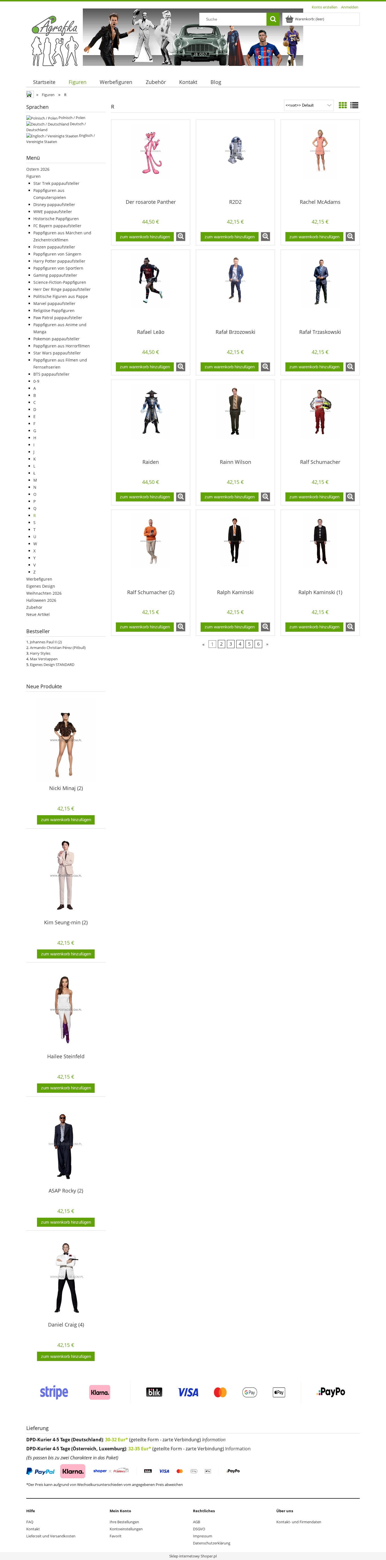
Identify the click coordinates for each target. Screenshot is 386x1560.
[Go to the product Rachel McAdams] (320, 159)
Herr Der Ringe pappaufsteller (62, 289)
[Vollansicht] (354, 105)
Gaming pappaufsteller (55, 275)
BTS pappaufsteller (51, 374)
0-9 (36, 381)
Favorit (116, 1536)
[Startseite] (54, 40)
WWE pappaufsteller (52, 211)
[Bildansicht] (343, 105)
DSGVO (199, 1528)
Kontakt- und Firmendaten (298, 1521)
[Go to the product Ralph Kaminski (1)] (320, 549)
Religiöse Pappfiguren (54, 310)
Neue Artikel (38, 614)
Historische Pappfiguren (56, 218)
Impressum (202, 1536)
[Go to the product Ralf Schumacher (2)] (150, 549)
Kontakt (33, 1528)
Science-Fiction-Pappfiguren (59, 282)
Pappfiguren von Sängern (57, 254)
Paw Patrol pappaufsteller (57, 317)
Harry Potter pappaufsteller (59, 261)
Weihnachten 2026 (44, 593)
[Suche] (272, 19)
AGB (196, 1521)
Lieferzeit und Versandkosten (50, 1536)
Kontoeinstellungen (126, 1528)
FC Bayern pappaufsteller (57, 225)
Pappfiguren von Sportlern (58, 268)
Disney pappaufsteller (54, 204)
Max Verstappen (44, 658)
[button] (180, 236)
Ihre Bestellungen (124, 1521)
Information (213, 1439)
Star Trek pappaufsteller (56, 183)
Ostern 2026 (37, 169)
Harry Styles (40, 653)
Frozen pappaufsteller (54, 247)
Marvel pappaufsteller (54, 303)
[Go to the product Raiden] (150, 419)
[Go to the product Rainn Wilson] (235, 419)
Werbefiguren (39, 579)
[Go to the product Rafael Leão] (150, 289)
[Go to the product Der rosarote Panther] (150, 159)
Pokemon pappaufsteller (56, 338)
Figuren (33, 176)
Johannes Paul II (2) (46, 641)
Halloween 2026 (41, 600)
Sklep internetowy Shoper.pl (193, 1556)
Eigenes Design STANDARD (52, 664)
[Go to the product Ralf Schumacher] (320, 419)
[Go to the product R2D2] (235, 159)
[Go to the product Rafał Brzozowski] (235, 289)
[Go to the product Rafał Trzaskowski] (320, 289)
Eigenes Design (40, 586)
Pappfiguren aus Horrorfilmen (61, 346)
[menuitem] (44, 82)
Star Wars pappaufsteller (57, 353)
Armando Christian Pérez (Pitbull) (58, 647)
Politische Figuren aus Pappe (60, 296)
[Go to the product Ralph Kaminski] (235, 549)
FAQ (29, 1521)
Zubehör (34, 607)
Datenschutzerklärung (211, 1543)
